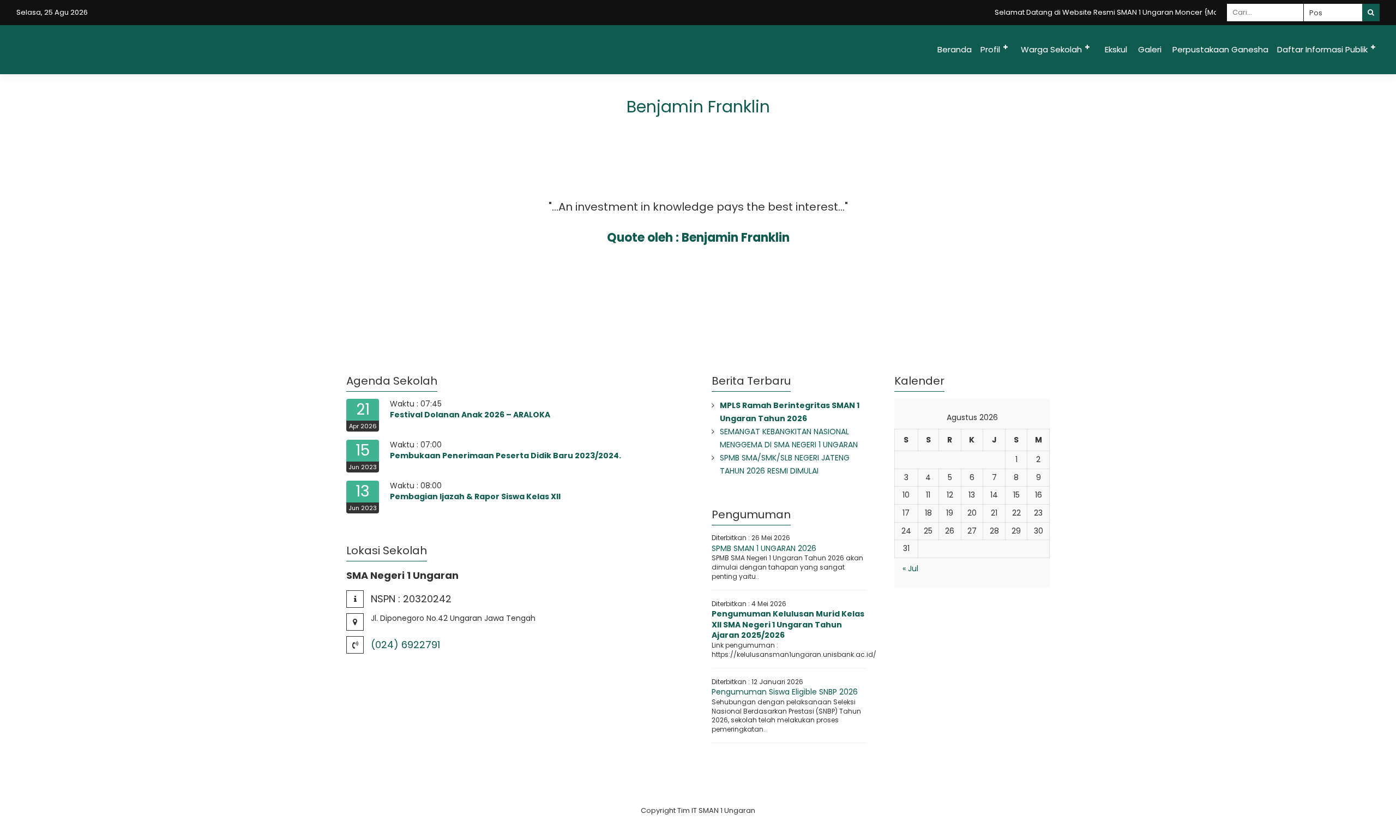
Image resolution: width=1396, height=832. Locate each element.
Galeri (1150, 49)
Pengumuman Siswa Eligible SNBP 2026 (785, 691)
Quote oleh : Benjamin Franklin (698, 237)
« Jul (910, 568)
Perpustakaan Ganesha (1220, 49)
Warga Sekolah (1051, 49)
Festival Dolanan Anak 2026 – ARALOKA (470, 414)
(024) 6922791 (405, 644)
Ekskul (1116, 49)
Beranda (954, 49)
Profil (990, 49)
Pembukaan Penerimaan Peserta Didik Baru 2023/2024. (505, 455)
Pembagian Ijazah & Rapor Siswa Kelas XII (475, 496)
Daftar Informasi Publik (1322, 49)
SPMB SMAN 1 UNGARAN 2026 (764, 548)
